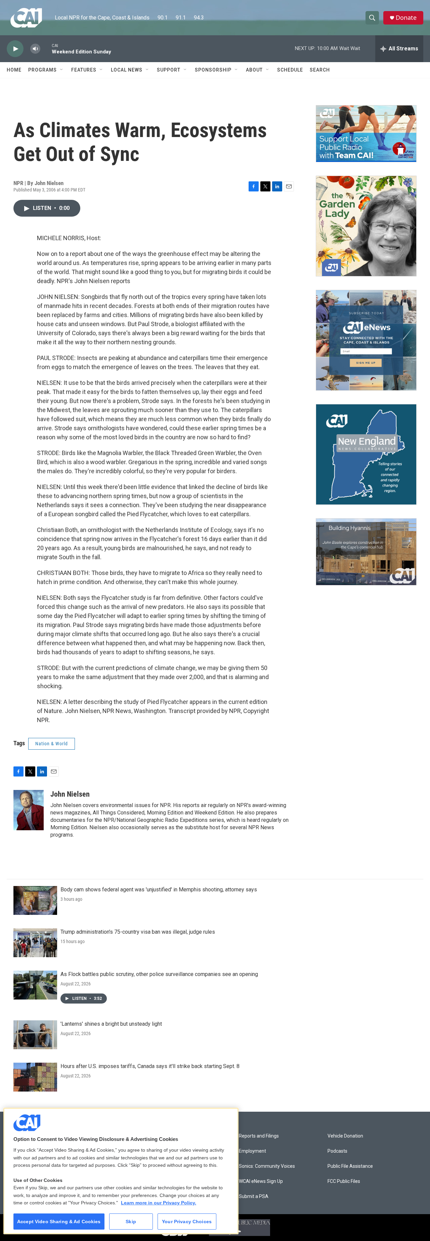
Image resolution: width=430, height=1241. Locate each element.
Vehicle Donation (345, 1136)
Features (83, 70)
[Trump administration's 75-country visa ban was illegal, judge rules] (35, 942)
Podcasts (337, 1151)
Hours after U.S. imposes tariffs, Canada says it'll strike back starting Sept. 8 (150, 1066)
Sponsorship (213, 70)
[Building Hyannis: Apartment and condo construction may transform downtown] (366, 552)
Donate (406, 17)
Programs (42, 70)
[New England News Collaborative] (366, 454)
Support (168, 70)
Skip (131, 1221)
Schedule (290, 70)
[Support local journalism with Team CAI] (366, 133)
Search (320, 70)
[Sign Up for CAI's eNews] (366, 340)
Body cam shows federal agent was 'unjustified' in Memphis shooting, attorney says (158, 889)
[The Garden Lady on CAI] (366, 226)
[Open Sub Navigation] (61, 70)
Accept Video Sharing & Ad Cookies (59, 1221)
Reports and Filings (259, 1136)
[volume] (35, 48)
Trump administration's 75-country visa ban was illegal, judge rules (137, 932)
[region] (121, 1171)
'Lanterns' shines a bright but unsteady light (111, 1024)
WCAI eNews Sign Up (261, 1181)
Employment (252, 1151)
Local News (126, 70)
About (254, 70)
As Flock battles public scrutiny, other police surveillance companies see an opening (159, 974)
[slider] (46, 48)
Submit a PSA (253, 1196)
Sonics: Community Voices (267, 1166)
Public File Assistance (350, 1166)
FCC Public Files (344, 1181)
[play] (15, 49)
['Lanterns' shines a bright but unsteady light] (35, 1034)
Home (14, 70)
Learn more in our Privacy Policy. (158, 1202)
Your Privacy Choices (187, 1221)
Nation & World (51, 743)
